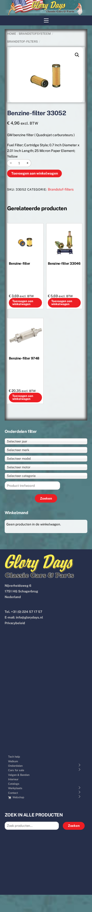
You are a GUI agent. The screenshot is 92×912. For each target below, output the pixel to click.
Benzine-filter (19, 263)
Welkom (13, 761)
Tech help (14, 756)
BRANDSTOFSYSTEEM (35, 33)
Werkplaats (15, 788)
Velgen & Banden (18, 774)
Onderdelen (15, 765)
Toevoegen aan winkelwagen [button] (22, 302)
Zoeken (74, 826)
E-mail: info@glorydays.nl (24, 617)
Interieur (13, 779)
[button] (77, 54)
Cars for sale (16, 770)
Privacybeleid (15, 623)
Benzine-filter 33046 (64, 263)
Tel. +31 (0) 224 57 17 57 (23, 612)
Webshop (18, 797)
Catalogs (13, 783)
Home (11, 33)
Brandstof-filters (22, 41)
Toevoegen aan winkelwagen (34, 173)
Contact (13, 792)
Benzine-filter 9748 (24, 358)
